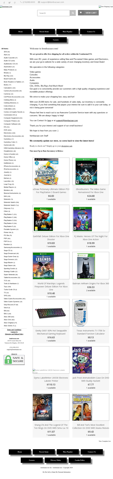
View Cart (91, 12)
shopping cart (66, 146)
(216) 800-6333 (29, 2)
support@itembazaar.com (52, 2)
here (49, 120)
